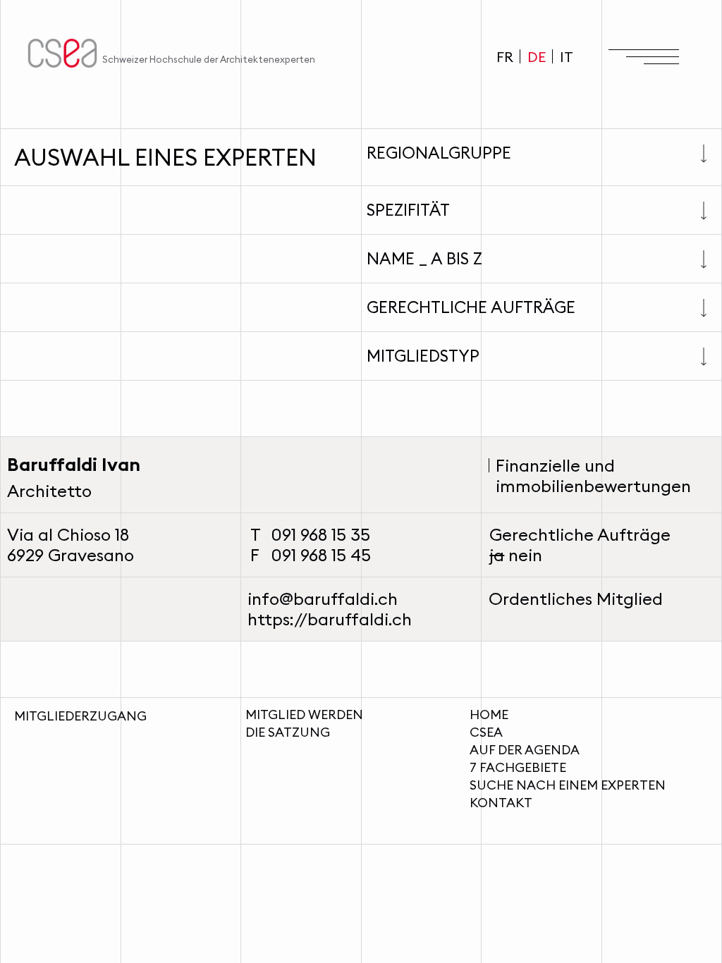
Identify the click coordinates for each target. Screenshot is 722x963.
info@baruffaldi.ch (322, 598)
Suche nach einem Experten (568, 785)
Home (489, 714)
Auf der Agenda (525, 750)
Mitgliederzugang (80, 716)
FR (504, 57)
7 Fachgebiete (518, 767)
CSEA (486, 732)
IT (566, 57)
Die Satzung (287, 732)
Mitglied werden (304, 714)
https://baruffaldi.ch (329, 619)
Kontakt (501, 803)
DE (536, 57)
